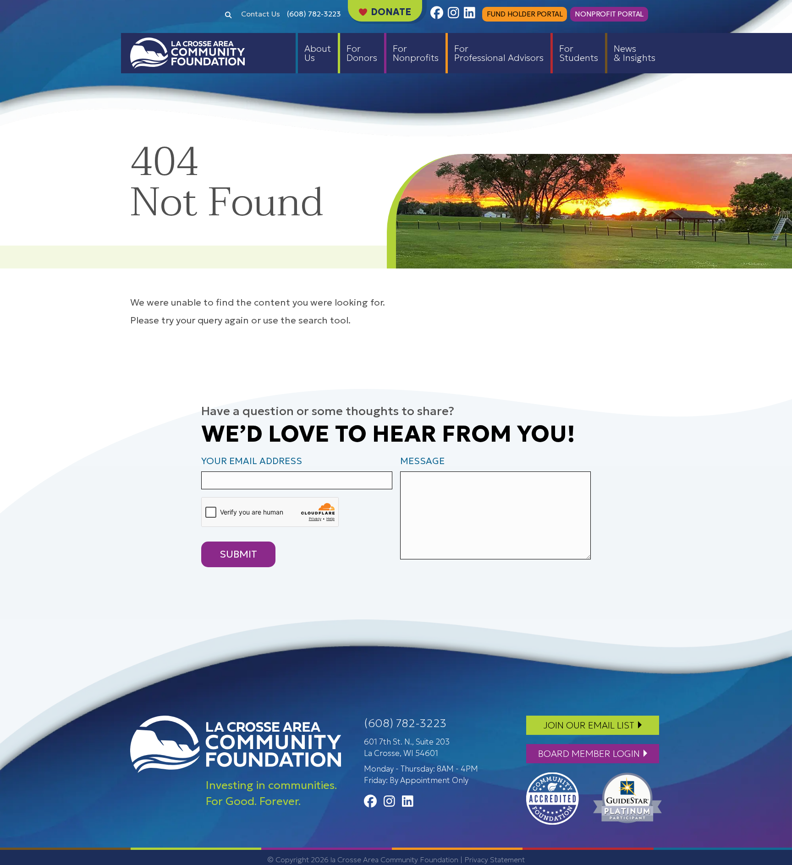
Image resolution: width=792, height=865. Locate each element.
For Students (578, 53)
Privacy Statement (494, 859)
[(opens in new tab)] (552, 798)
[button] (228, 14)
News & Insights (634, 53)
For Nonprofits (416, 53)
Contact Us (260, 13)
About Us (317, 53)
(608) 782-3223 (314, 13)
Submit (238, 554)
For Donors (361, 53)
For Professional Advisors (499, 53)
